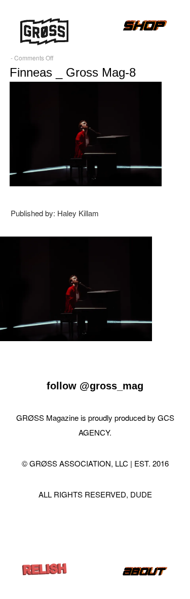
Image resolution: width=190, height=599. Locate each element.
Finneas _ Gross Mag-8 (73, 72)
